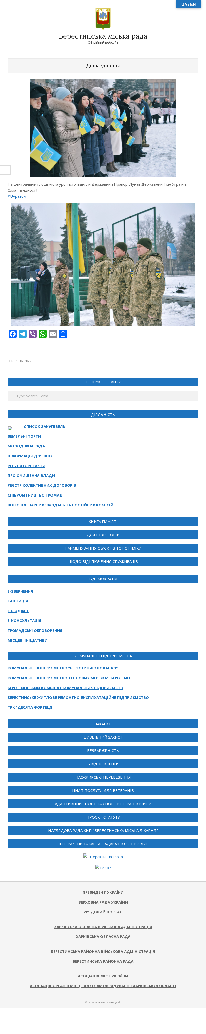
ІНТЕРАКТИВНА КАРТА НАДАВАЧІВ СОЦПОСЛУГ (103, 843)
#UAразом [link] (17, 196)
